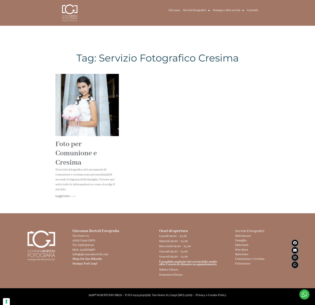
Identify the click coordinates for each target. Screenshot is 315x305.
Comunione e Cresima (249, 259)
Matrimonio (243, 236)
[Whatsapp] (295, 265)
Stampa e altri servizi (226, 10)
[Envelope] (295, 250)
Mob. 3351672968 (83, 250)
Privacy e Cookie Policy (211, 295)
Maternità (241, 245)
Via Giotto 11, (80, 236)
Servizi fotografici (194, 10)
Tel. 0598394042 (83, 245)
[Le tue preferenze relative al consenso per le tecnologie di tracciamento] (6, 301)
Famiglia (240, 240)
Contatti (252, 10)
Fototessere (242, 264)
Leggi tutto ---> (65, 196)
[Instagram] (295, 257)
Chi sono (174, 10)
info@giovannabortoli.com (90, 254)
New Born (241, 250)
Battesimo (241, 254)
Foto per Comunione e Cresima (76, 153)
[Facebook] (295, 243)
